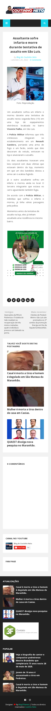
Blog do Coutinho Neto (26, 57)
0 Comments (35, 59)
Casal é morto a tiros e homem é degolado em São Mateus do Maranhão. (25, 377)
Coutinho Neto (30, 707)
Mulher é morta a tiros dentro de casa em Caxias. (31, 600)
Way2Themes (24, 704)
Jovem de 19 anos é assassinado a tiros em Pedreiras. (28, 675)
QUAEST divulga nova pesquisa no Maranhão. (31, 612)
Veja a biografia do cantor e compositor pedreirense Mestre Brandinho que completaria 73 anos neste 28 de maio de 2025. (31, 660)
